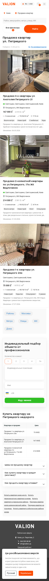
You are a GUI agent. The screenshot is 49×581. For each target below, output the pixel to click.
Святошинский (31, 104)
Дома (9, 328)
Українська (25, 573)
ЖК (35, 321)
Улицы (23, 321)
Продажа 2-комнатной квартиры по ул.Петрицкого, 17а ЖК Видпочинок (23, 184)
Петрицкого (10, 108)
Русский (11, 573)
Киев (41, 104)
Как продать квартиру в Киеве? (21, 483)
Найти (35, 29)
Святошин (9, 104)
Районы (10, 313)
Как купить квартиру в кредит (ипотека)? (20, 474)
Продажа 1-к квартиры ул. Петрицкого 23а (19, 271)
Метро (9, 321)
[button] (45, 72)
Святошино (20, 104)
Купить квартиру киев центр (15, 495)
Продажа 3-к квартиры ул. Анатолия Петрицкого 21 (19, 98)
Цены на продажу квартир (18, 465)
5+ (40, 361)
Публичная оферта (24, 533)
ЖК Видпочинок (23, 108)
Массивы (26, 313)
